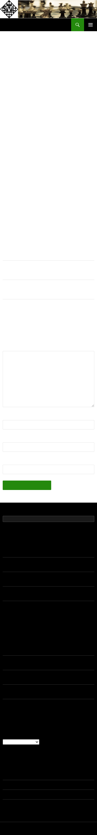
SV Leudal (13, 25)
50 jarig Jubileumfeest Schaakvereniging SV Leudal (46, 552)
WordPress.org (15, 804)
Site (6, 461)
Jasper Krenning (17, 646)
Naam (10, 416)
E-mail (10, 439)
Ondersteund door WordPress (48, 829)
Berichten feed (15, 785)
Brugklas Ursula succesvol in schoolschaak (38, 289)
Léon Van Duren (16, 660)
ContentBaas (34, 69)
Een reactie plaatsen (68, 69)
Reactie (11, 347)
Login (7, 775)
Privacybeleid (13, 829)
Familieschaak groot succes (25, 270)
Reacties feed (14, 795)
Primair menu (90, 24)
